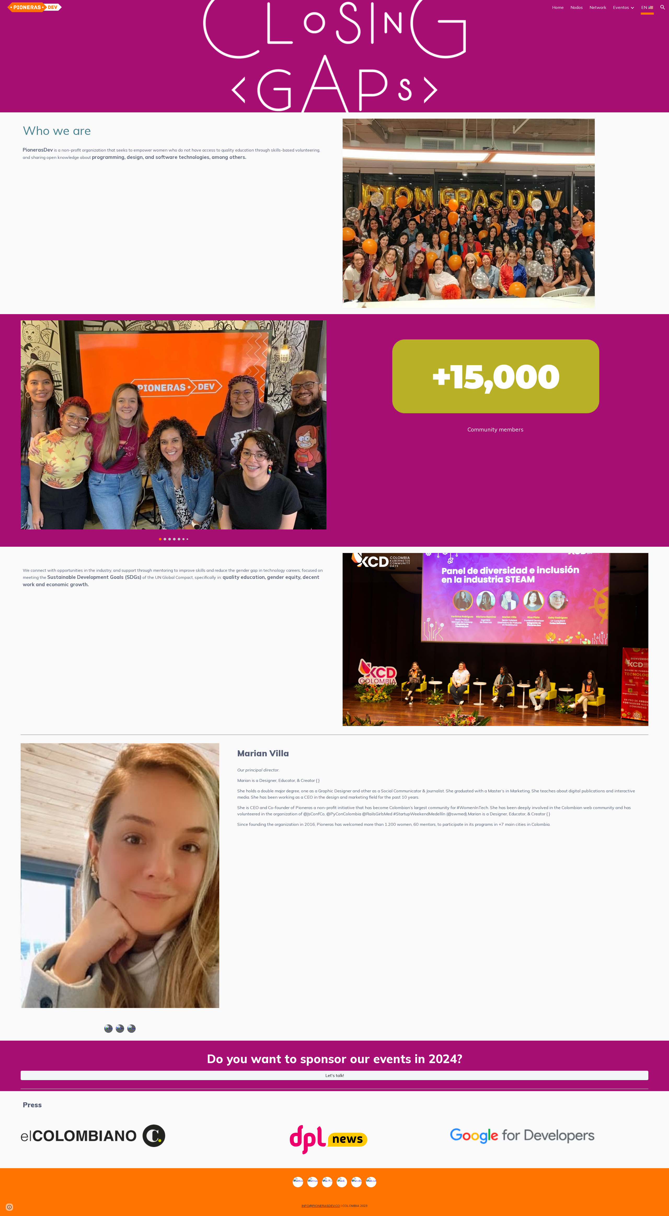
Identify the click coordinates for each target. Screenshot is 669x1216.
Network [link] (598, 7)
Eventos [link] (621, 7)
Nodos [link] (576, 7)
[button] (662, 7)
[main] (173, 130)
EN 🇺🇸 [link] (647, 7)
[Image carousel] (173, 430)
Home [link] (558, 7)
